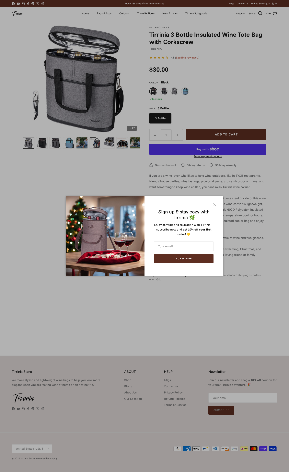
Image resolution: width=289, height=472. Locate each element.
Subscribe (183, 258)
